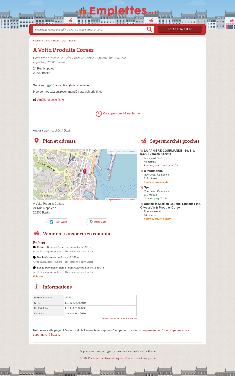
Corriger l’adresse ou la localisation (120, 200)
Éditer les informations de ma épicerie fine (118, 318)
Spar (147, 187)
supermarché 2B (180, 330)
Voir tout (38, 276)
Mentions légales (114, 358)
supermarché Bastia (46, 334)
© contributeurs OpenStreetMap (122, 151)
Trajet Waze (60, 221)
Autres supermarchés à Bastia (52, 130)
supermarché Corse (156, 330)
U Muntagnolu (154, 170)
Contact (129, 358)
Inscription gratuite (146, 358)
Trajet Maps (100, 221)
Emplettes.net (95, 358)
